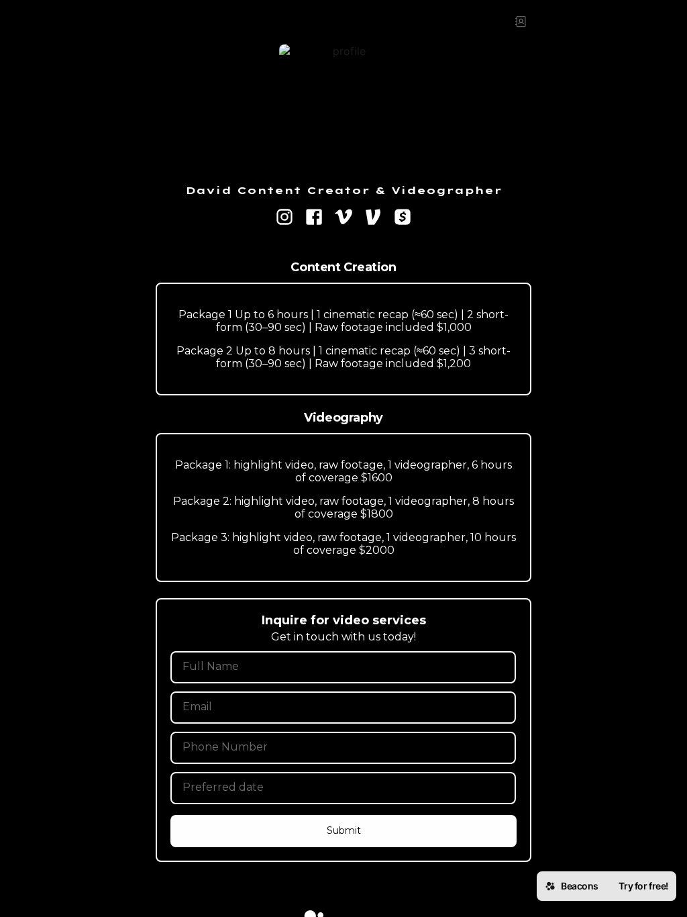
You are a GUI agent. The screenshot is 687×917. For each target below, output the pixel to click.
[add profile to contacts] (520, 21)
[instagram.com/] (284, 218)
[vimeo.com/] (343, 218)
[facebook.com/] (314, 218)
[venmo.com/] (373, 218)
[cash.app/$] (402, 218)
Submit (344, 830)
